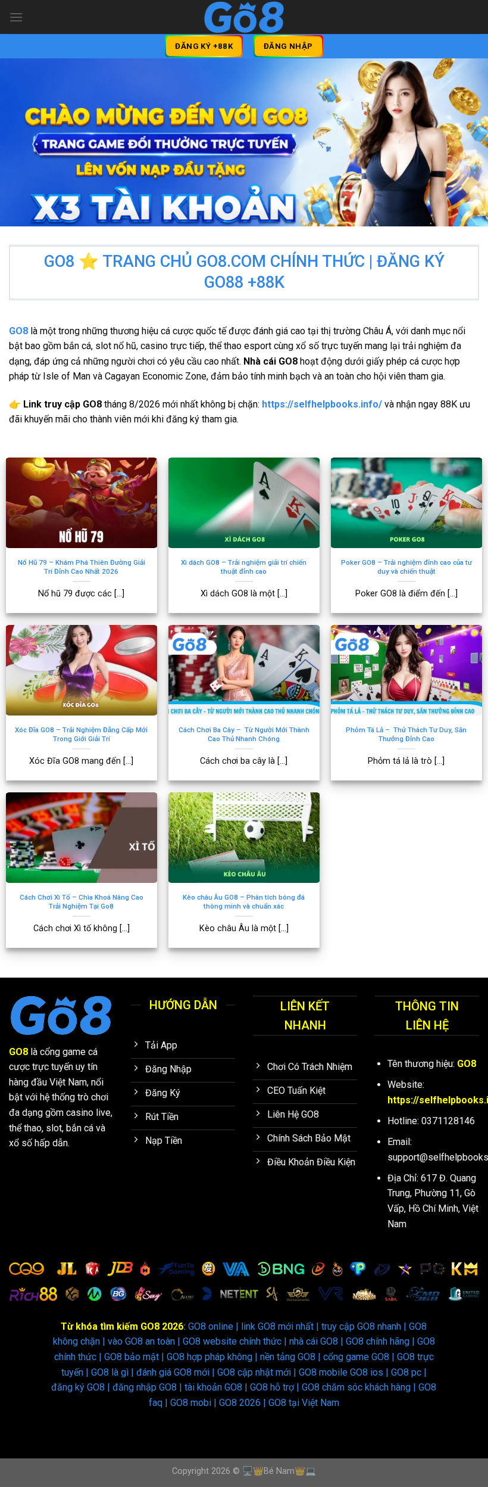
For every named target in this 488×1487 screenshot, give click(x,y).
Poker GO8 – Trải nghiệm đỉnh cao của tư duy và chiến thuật (406, 566)
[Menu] (16, 17)
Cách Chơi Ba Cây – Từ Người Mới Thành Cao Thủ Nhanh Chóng (244, 734)
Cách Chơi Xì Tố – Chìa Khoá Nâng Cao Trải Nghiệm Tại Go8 (81, 901)
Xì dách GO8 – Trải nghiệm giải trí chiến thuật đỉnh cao (243, 566)
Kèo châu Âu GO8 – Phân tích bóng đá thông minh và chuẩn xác (244, 901)
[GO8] (244, 16)
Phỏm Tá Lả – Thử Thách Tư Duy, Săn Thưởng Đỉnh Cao (406, 734)
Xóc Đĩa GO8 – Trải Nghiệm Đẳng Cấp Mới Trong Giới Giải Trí (81, 734)
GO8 (18, 1051)
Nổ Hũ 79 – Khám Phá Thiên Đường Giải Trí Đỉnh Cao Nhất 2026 (81, 566)
